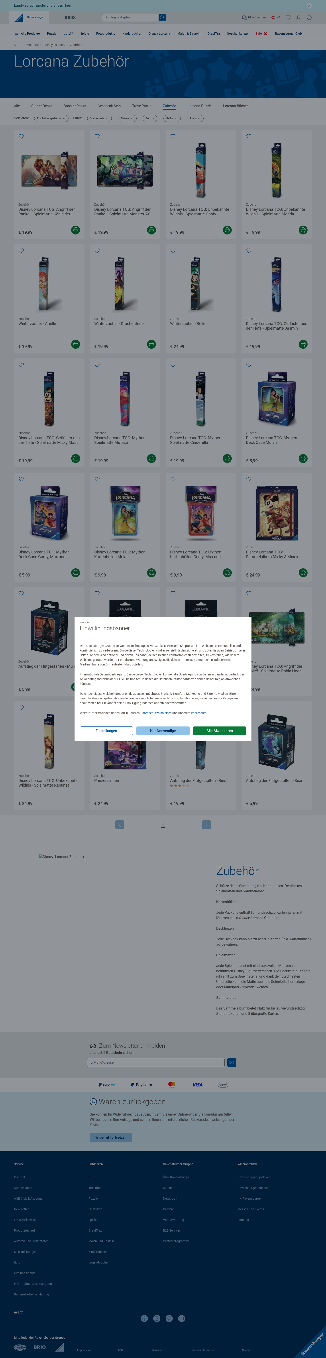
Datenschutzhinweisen (156, 713)
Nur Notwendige (163, 731)
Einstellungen (106, 731)
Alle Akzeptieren (219, 731)
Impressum (198, 713)
